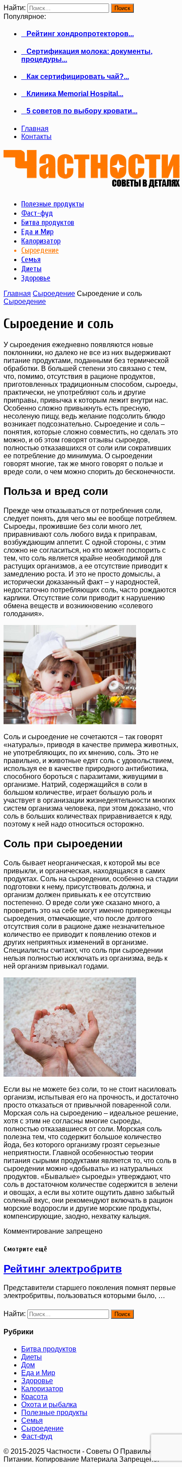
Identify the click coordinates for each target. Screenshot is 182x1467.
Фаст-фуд (36, 1436)
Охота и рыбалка (49, 1404)
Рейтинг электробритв (63, 1269)
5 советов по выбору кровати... (79, 111)
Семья (32, 1420)
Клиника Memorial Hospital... (72, 93)
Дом (28, 1365)
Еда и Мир (38, 1373)
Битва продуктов (48, 1349)
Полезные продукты (54, 1412)
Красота (34, 1396)
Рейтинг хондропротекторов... (77, 33)
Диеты (31, 1357)
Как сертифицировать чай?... (75, 76)
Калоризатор (42, 1388)
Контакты (36, 136)
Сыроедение (54, 293)
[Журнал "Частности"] (92, 185)
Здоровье (37, 1381)
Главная (35, 128)
